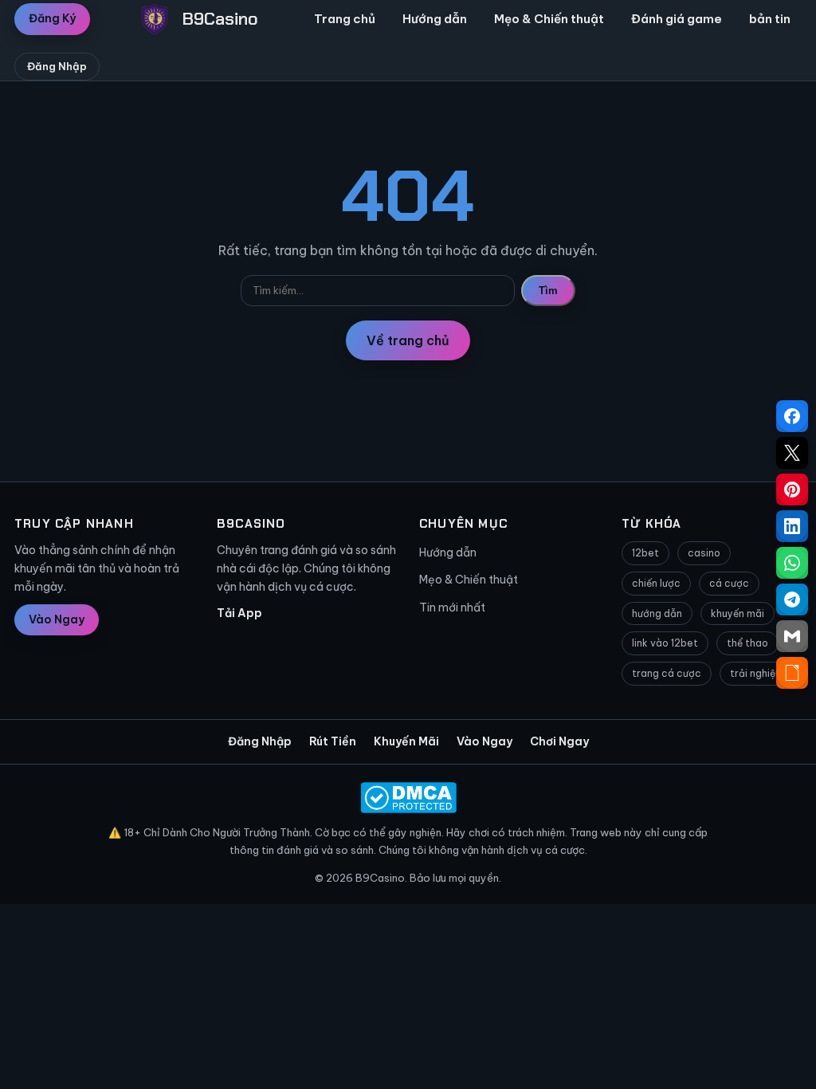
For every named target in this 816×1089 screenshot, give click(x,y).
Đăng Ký (52, 18)
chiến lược (656, 583)
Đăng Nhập (57, 66)
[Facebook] (792, 416)
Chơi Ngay (559, 741)
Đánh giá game (676, 18)
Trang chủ (344, 18)
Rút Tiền (332, 741)
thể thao (747, 643)
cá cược (729, 583)
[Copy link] (792, 673)
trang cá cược (666, 673)
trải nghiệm (757, 673)
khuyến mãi (737, 613)
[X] (792, 453)
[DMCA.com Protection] (408, 797)
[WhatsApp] (792, 563)
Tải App (239, 613)
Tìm (548, 291)
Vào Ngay (56, 619)
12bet (645, 553)
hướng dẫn (657, 613)
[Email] (792, 636)
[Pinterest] (792, 489)
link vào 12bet (665, 643)
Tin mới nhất (452, 607)
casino (704, 553)
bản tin (769, 18)
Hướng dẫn (434, 18)
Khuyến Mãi (406, 741)
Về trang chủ (408, 340)
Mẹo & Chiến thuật (549, 18)
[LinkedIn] (792, 526)
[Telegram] (792, 599)
